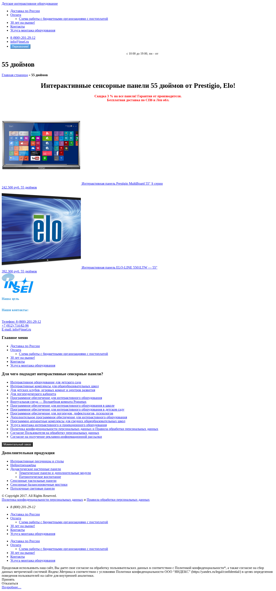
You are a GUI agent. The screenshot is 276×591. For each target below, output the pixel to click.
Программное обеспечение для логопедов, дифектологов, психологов (61, 413)
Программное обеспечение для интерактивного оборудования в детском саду (67, 409)
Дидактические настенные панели (35, 469)
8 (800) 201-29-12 (22, 37)
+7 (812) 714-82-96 (15, 325)
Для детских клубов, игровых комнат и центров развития (52, 390)
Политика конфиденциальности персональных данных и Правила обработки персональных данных (84, 429)
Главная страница (15, 75)
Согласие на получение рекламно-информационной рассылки (56, 436)
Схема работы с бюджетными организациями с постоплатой (63, 18)
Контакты (17, 26)
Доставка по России (25, 11)
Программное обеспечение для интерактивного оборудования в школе (62, 405)
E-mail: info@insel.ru (16, 329)
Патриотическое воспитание (40, 477)
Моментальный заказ (17, 444)
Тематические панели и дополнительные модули (55, 473)
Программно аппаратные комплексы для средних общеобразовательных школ (67, 421)
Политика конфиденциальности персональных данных (42, 499)
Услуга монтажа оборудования (32, 30)
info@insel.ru (19, 41)
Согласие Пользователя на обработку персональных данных (54, 433)
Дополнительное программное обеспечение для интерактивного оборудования (68, 417)
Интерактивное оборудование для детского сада (45, 382)
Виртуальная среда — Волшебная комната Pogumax (48, 401)
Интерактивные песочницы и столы (37, 461)
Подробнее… (11, 587)
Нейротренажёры (23, 465)
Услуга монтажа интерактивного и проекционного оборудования (58, 425)
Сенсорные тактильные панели (33, 480)
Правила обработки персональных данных (118, 499)
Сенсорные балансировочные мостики (38, 484)
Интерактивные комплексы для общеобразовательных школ (54, 386)
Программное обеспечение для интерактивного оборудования (56, 398)
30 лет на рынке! (22, 22)
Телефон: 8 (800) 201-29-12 (21, 321)
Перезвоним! (20, 46)
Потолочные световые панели (32, 488)
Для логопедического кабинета (33, 394)
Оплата (15, 15)
